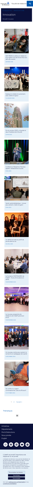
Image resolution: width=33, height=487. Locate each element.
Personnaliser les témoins (16, 472)
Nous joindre (6, 435)
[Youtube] (22, 444)
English (4, 438)
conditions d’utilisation (9, 483)
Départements (7, 429)
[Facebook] (11, 444)
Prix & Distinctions (8, 432)
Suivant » (19, 402)
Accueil (5, 19)
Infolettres (5, 426)
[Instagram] (5, 444)
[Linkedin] (16, 444)
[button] (17, 415)
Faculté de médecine (19, 4)
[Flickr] (27, 444)
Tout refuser (16, 475)
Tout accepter (16, 478)
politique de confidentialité (17, 482)
